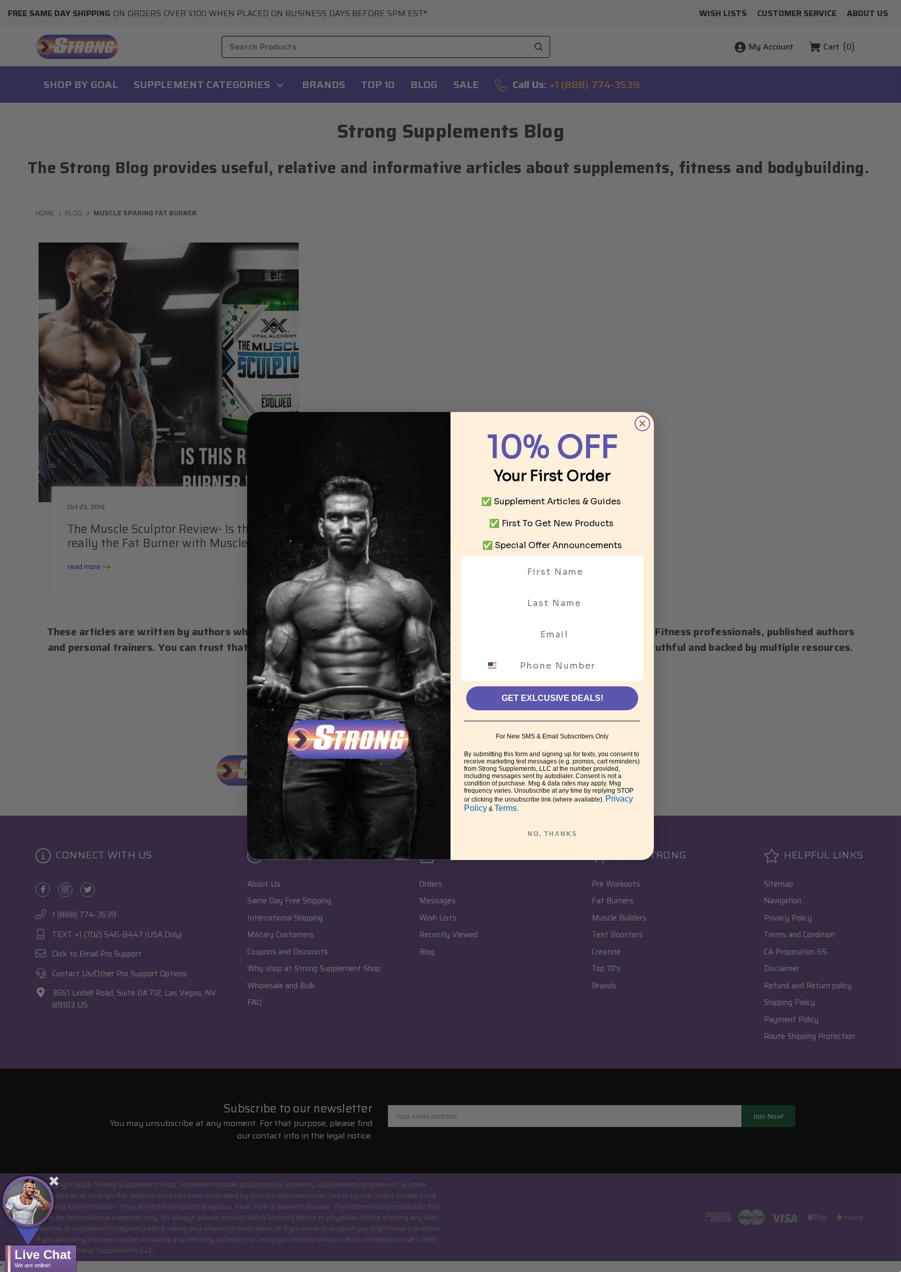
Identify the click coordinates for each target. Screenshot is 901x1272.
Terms (505, 808)
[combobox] (498, 665)
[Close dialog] (642, 423)
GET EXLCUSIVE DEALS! (552, 698)
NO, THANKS (552, 834)
